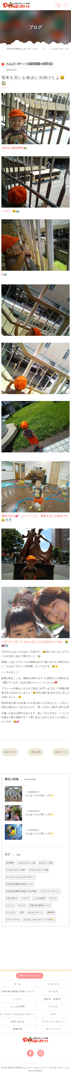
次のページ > (61, 752)
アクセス (25, 898)
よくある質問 (39, 898)
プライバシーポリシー (50, 891)
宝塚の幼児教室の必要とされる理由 (21, 891)
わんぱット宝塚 (45, 862)
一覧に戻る (35, 752)
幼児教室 (10, 862)
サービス (22, 905)
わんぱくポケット (35, 912)
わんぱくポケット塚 (26, 862)
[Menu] (65, 5)
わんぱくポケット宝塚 (38, 870)
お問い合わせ (12, 898)
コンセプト (11, 912)
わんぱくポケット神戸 (15, 870)
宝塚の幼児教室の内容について (19, 884)
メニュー (10, 905)
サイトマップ (53, 1029)
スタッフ (53, 898)
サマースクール (12, 919)
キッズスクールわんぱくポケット (20, 877)
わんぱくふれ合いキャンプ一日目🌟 (39, 919)
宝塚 (22, 912)
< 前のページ (10, 752)
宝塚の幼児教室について (40, 905)
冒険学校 (51, 912)
